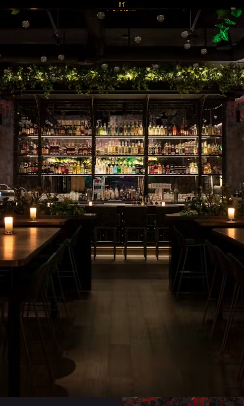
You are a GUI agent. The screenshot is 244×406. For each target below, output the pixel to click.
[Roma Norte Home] (122, 4)
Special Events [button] (131, 10)
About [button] (108, 10)
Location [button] (117, 10)
